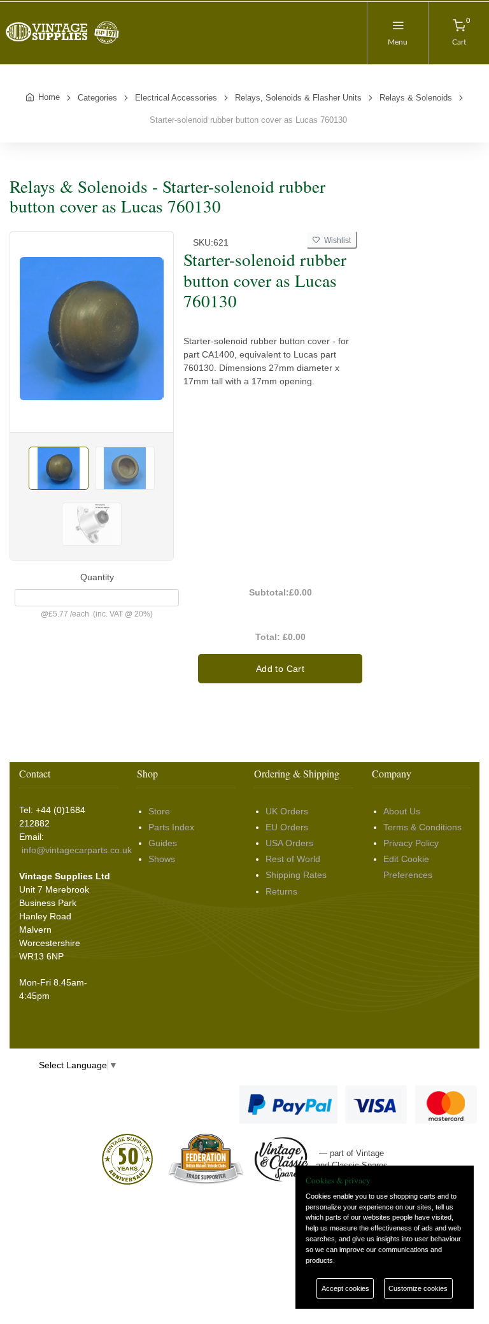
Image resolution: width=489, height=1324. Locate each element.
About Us (401, 811)
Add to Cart (280, 669)
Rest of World (293, 859)
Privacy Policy (411, 843)
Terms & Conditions (422, 827)
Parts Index (171, 827)
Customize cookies (418, 1288)
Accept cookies (345, 1288)
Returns (281, 891)
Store (159, 811)
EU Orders (287, 827)
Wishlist (335, 240)
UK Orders (287, 811)
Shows (161, 859)
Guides (162, 843)
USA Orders (289, 843)
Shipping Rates (296, 875)
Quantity (97, 577)
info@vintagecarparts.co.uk (77, 850)
